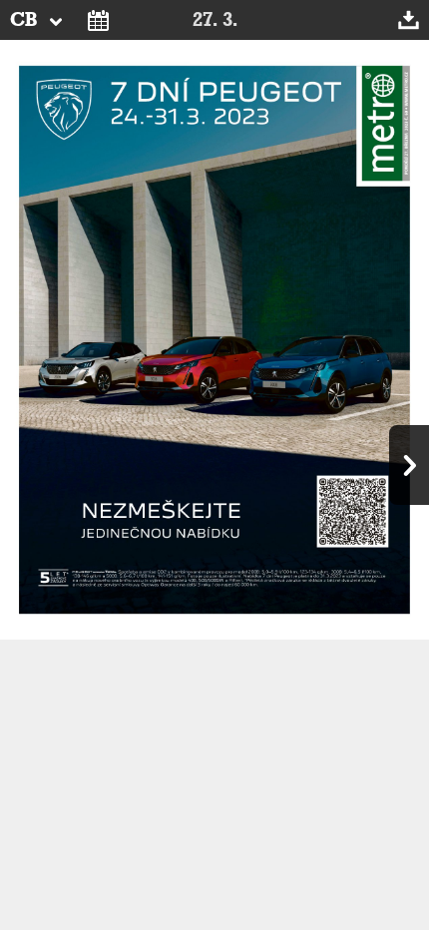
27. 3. (215, 20)
